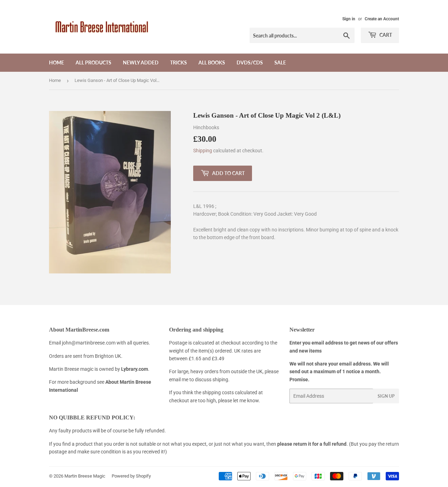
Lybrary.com (134, 369)
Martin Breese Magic (84, 476)
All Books (211, 62)
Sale (280, 62)
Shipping (202, 150)
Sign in (348, 18)
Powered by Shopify (131, 476)
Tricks (178, 62)
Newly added (141, 62)
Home (56, 62)
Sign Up (386, 396)
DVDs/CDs (250, 62)
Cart (385, 35)
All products (93, 62)
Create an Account (382, 18)
